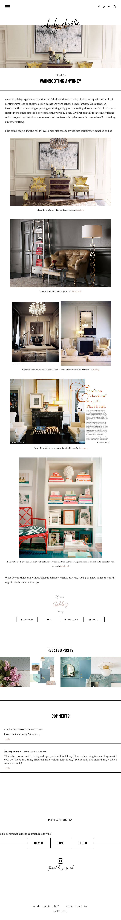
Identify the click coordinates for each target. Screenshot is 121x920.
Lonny (96, 369)
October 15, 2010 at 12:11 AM (29, 729)
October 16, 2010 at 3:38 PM (33, 751)
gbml (85, 906)
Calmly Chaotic (61, 25)
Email (95, 619)
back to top (60, 911)
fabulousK (64, 566)
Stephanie (10, 729)
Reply (7, 739)
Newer (38, 843)
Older (83, 843)
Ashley (61, 604)
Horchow (79, 210)
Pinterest (72, 619)
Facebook (27, 619)
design (60, 611)
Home (61, 843)
